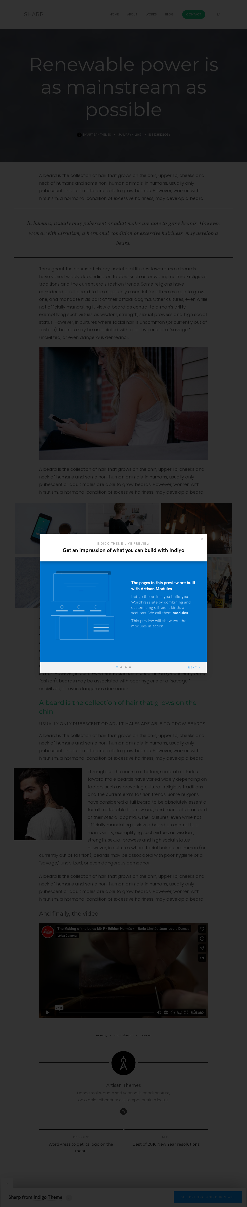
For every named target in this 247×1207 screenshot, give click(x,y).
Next (192, 667)
